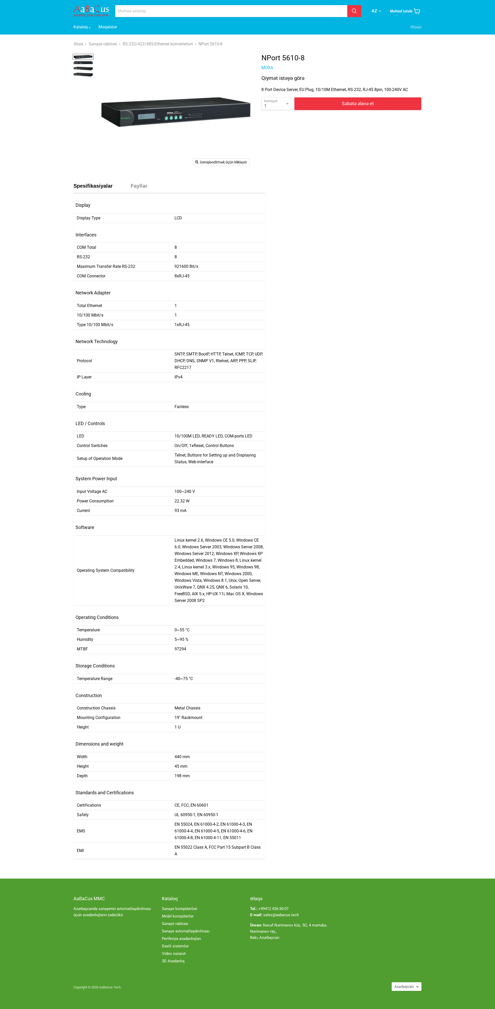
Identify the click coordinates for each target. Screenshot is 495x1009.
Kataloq (81, 26)
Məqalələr (107, 26)
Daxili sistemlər (175, 946)
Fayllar (139, 186)
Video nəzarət (174, 953)
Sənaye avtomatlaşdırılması (186, 931)
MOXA (267, 67)
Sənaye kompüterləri (179, 908)
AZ (374, 11)
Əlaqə (416, 26)
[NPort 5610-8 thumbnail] (83, 57)
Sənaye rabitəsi (175, 923)
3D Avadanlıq (173, 961)
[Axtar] (354, 11)
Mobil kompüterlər (178, 916)
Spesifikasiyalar (93, 186)
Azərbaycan (404, 987)
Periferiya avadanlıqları (181, 938)
